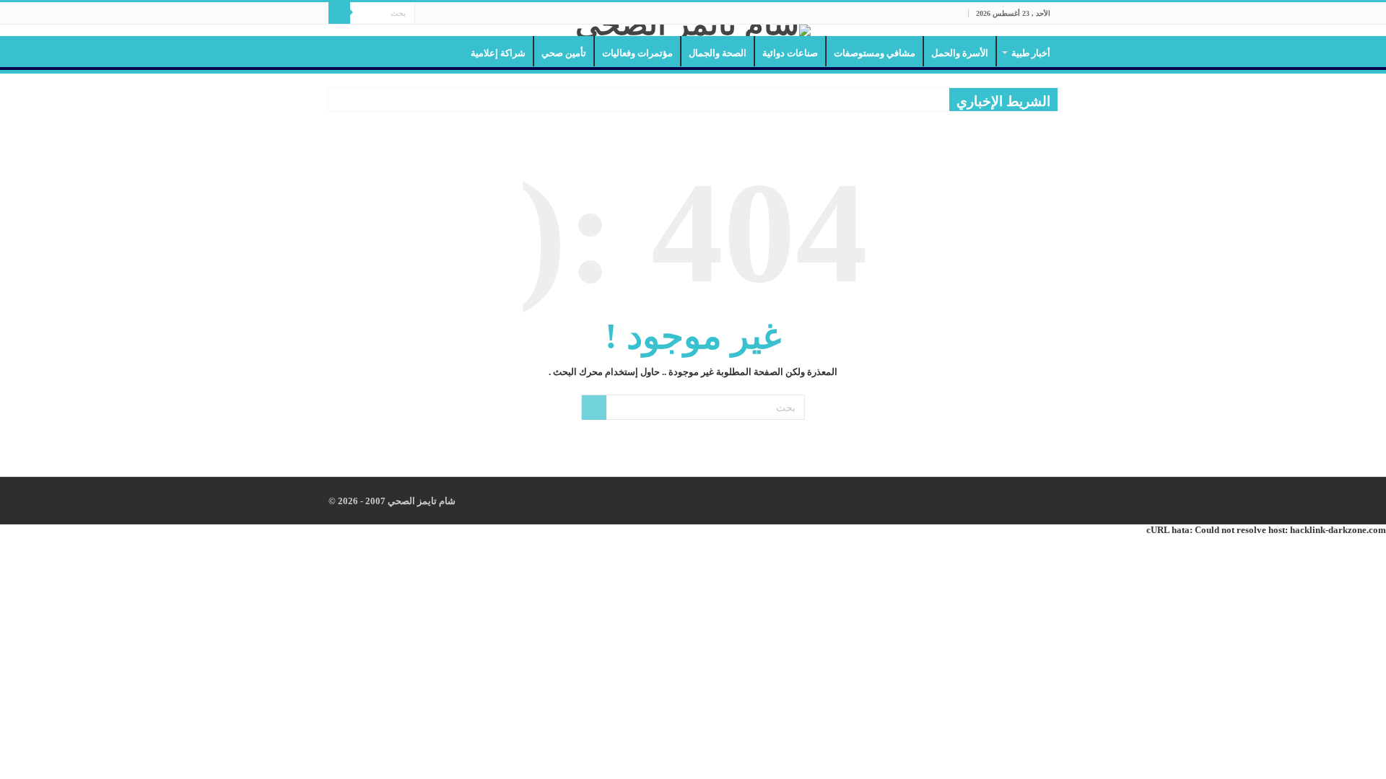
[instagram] (425, 13)
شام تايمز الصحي (420, 501)
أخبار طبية (1030, 53)
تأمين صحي (563, 53)
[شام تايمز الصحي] (693, 30)
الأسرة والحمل (959, 53)
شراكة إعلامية (498, 53)
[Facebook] (453, 13)
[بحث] (339, 13)
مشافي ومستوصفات (874, 53)
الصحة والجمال (717, 53)
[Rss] (466, 13)
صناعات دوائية (790, 53)
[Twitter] (439, 13)
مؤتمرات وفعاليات (637, 53)
